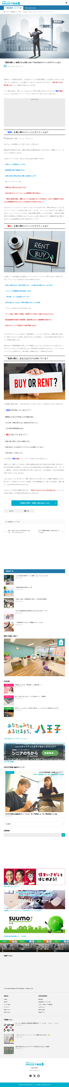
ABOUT (6, 1002)
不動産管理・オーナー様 (13, 8)
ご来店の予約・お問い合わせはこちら (34, 503)
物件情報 (40, 999)
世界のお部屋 (41, 1009)
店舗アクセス (7, 1009)
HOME (5, 999)
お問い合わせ (7, 1012)
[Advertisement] (34, 113)
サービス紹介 (7, 1004)
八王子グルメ (41, 1007)
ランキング (6, 1007)
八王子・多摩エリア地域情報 (45, 1004)
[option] (8, 946)
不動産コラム (41, 1012)
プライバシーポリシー (34, 1070)
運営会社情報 (34, 1067)
